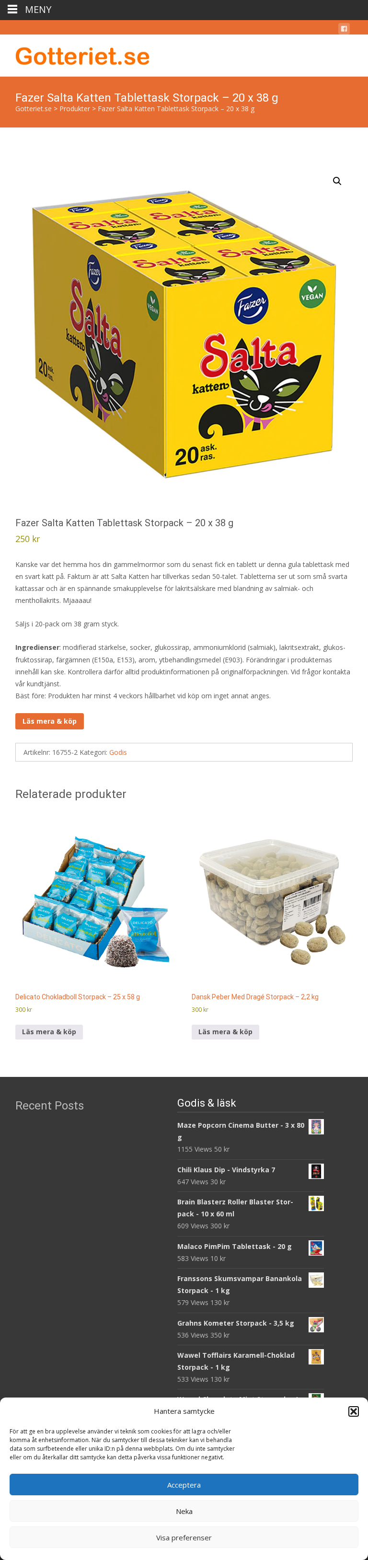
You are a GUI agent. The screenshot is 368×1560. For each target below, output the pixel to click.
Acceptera (184, 1485)
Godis (118, 752)
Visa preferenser (184, 1537)
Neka (184, 1511)
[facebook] (344, 30)
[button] (353, 1411)
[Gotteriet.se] (75, 54)
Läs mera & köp (50, 721)
